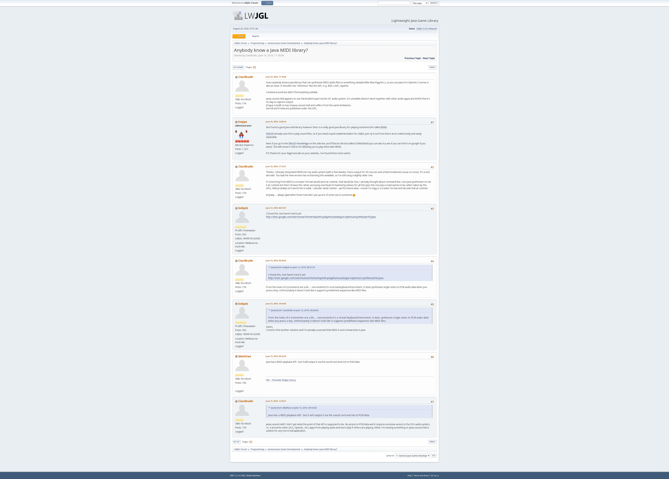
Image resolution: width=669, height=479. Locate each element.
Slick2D (270, 133)
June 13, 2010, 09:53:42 (276, 356)
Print (432, 67)
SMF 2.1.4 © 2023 (237, 475)
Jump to (390, 455)
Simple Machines (253, 475)
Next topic (429, 58)
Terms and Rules (421, 475)
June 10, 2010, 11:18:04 (276, 76)
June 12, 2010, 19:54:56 (276, 303)
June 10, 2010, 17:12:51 (276, 166)
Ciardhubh (245, 77)
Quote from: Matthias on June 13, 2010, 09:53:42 (294, 407)
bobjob (243, 208)
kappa (242, 122)
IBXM (384, 127)
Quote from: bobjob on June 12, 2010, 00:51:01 (293, 267)
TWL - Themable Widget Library (281, 380)
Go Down (238, 67)
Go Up (236, 441)
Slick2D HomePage (299, 143)
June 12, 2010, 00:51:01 (276, 208)
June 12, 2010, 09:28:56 (276, 260)
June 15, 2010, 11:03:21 (276, 401)
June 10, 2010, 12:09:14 (276, 121)
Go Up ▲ (435, 475)
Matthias (244, 356)
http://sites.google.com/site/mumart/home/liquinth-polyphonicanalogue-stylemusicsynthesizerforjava (321, 216)
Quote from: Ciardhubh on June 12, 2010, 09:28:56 (294, 310)
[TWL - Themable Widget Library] (236, 386)
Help (409, 475)
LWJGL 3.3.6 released (426, 28)
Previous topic (413, 58)
